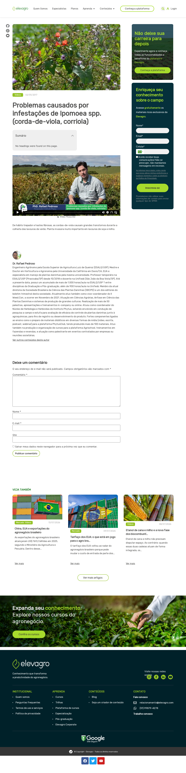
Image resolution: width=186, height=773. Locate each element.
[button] (163, 8)
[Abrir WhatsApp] (178, 765)
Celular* (140, 146)
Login (174, 8)
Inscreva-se (152, 187)
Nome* (139, 125)
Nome (16, 411)
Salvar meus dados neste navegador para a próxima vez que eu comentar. (56, 446)
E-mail (16, 423)
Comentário (19, 375)
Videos (18, 95)
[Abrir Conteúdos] (114, 8)
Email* (139, 136)
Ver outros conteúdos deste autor (30, 340)
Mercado (20, 522)
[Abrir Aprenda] (94, 8)
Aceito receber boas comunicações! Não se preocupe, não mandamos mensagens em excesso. (152, 161)
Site (14, 435)
